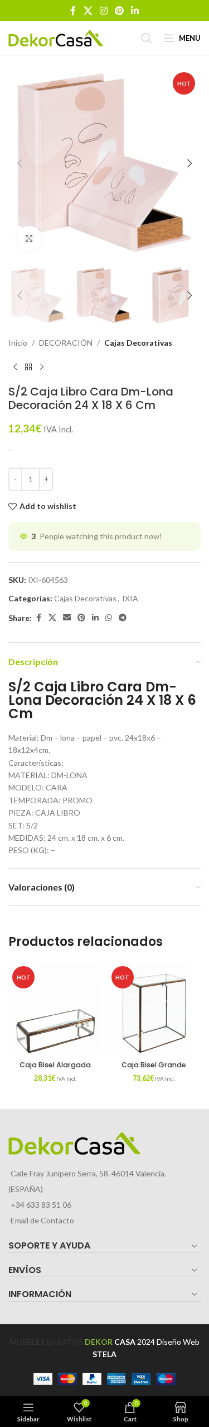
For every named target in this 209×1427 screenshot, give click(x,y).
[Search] (146, 38)
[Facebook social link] (73, 10)
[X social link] (88, 10)
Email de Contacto (42, 1220)
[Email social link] (67, 617)
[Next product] (41, 367)
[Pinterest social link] (119, 10)
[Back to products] (28, 367)
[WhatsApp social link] (108, 617)
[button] (19, 163)
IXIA (130, 598)
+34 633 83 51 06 (41, 1204)
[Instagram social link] (103, 10)
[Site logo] (55, 37)
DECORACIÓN (66, 342)
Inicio (17, 342)
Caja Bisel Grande (153, 1065)
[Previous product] (15, 367)
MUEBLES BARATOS (46, 1341)
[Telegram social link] (122, 617)
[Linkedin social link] (135, 10)
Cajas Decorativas (138, 342)
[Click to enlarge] (29, 238)
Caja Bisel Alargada (55, 1065)
